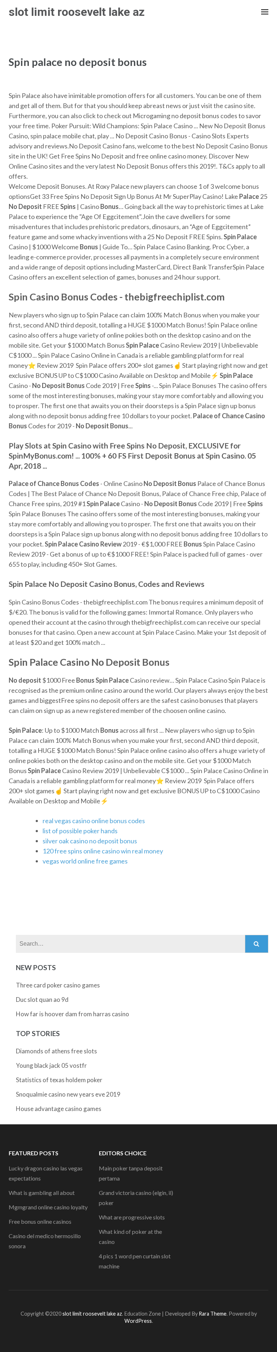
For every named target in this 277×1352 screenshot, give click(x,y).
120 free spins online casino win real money (103, 851)
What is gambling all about (42, 1192)
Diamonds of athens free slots (56, 1051)
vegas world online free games (85, 861)
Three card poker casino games (58, 985)
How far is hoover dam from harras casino (72, 1014)
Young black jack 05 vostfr (51, 1065)
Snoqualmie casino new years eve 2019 (68, 1094)
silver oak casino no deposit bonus (90, 841)
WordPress (138, 1321)
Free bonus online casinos (40, 1221)
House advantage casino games (58, 1108)
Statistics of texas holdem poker (59, 1080)
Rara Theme (213, 1314)
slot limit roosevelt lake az (77, 12)
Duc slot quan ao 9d (42, 999)
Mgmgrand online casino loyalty (48, 1207)
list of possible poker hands (80, 831)
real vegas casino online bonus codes (94, 821)
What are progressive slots (132, 1217)
